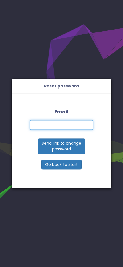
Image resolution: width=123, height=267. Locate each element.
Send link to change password (61, 146)
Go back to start (61, 165)
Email (61, 112)
